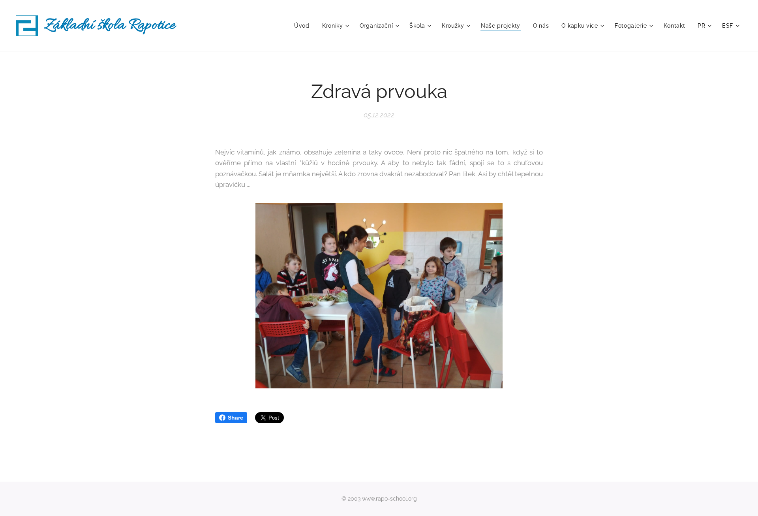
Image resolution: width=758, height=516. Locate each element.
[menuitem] (304, 26)
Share (235, 417)
